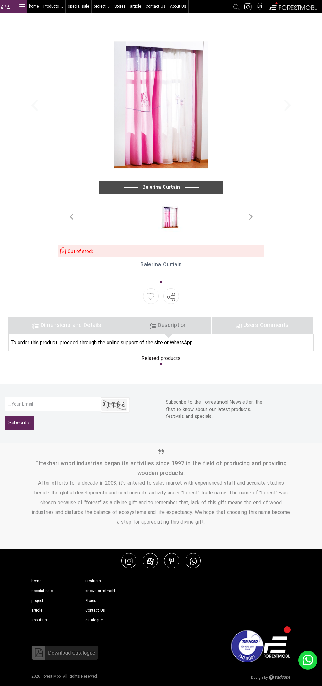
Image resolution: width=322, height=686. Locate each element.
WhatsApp (193, 561)
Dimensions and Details (70, 325)
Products (93, 581)
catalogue (94, 620)
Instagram (128, 561)
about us (39, 620)
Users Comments (265, 325)
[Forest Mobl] (293, 5)
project (37, 600)
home (36, 581)
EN (260, 6)
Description (171, 325)
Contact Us (95, 610)
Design (257, 677)
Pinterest (171, 561)
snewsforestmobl (100, 591)
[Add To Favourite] (150, 296)
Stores (90, 600)
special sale (42, 591)
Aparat (150, 561)
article (36, 610)
